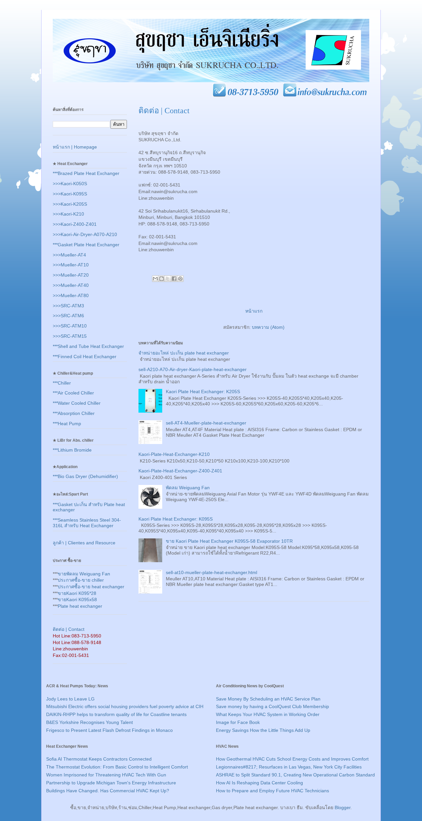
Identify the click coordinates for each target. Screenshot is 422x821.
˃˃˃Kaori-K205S (70, 204)
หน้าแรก (253, 311)
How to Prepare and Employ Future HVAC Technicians (272, 790)
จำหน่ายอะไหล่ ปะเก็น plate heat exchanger (183, 353)
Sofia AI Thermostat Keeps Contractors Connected (99, 759)
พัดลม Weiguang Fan (188, 487)
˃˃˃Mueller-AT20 (71, 275)
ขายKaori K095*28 (77, 593)
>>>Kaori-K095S (70, 193)
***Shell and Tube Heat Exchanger (88, 346)
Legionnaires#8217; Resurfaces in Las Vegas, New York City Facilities (289, 767)
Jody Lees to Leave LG (70, 698)
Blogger (342, 807)
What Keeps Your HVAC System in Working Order (267, 714)
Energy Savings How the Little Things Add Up (263, 730)
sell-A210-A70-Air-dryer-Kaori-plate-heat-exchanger (192, 369)
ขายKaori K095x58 (77, 599)
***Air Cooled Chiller (73, 392)
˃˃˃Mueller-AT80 (71, 295)
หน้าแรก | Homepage (75, 147)
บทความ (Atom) (268, 327)
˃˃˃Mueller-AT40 (71, 285)
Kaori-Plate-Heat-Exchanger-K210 (174, 454)
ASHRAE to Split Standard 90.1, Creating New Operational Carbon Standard (295, 774)
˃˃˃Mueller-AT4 (69, 254)
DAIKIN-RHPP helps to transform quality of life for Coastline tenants (116, 714)
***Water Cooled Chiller (77, 403)
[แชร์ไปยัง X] (168, 278)
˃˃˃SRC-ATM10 (70, 325)
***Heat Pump (67, 423)
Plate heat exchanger (80, 606)
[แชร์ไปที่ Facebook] (174, 278)
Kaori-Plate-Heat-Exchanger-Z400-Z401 (180, 470)
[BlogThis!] (161, 278)
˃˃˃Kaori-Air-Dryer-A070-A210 (85, 234)
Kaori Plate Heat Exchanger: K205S (203, 391)
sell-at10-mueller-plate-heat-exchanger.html (211, 572)
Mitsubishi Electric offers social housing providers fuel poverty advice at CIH (124, 706)
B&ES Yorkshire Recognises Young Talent (89, 722)
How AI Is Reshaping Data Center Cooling (259, 782)
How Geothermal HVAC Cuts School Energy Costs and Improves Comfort (292, 759)
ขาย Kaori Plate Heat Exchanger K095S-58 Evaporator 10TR (229, 541)
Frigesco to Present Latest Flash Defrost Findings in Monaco (109, 730)
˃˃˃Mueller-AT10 (71, 264)
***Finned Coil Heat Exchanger (84, 356)
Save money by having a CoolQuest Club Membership (272, 706)
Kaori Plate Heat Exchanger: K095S (175, 519)
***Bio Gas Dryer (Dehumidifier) (85, 476)
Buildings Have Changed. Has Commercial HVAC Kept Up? (107, 790)
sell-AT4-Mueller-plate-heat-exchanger (206, 423)
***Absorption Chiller (74, 413)
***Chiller (62, 383)
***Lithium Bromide (72, 450)
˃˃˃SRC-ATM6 (68, 315)
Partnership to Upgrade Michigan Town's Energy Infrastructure (111, 782)
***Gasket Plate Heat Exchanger (86, 244)
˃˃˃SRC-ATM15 (70, 336)
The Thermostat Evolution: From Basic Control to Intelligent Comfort (117, 767)
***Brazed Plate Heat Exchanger (86, 173)
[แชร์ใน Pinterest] (180, 278)
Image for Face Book (238, 722)
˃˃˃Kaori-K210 (68, 214)
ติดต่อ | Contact (68, 629)
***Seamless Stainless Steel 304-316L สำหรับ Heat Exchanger (87, 522)
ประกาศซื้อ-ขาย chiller (81, 580)
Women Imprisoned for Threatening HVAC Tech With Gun (106, 774)
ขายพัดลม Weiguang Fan (84, 573)
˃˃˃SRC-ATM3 (68, 305)
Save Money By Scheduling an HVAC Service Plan (268, 698)
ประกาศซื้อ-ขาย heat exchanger (91, 586)
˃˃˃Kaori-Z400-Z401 (75, 224)
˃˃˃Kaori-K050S (70, 183)
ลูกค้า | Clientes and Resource (84, 542)
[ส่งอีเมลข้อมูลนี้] (155, 278)
